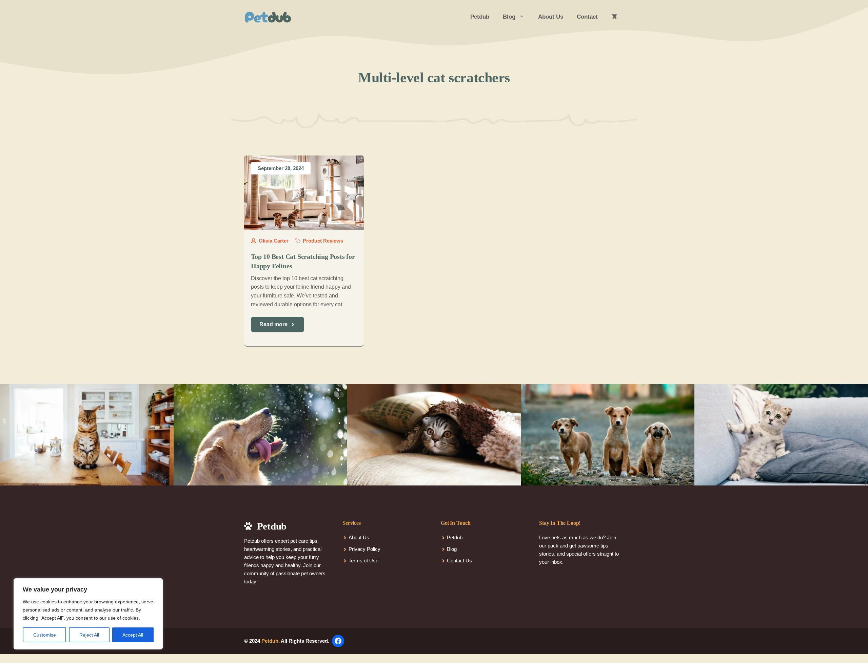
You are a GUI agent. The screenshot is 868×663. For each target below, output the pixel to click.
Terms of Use (363, 560)
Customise (44, 635)
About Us (550, 17)
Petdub (479, 17)
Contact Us (459, 560)
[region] (88, 613)
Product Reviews (323, 241)
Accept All (132, 635)
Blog (509, 17)
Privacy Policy (364, 549)
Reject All (89, 635)
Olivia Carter (274, 241)
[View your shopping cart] (614, 17)
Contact (587, 17)
